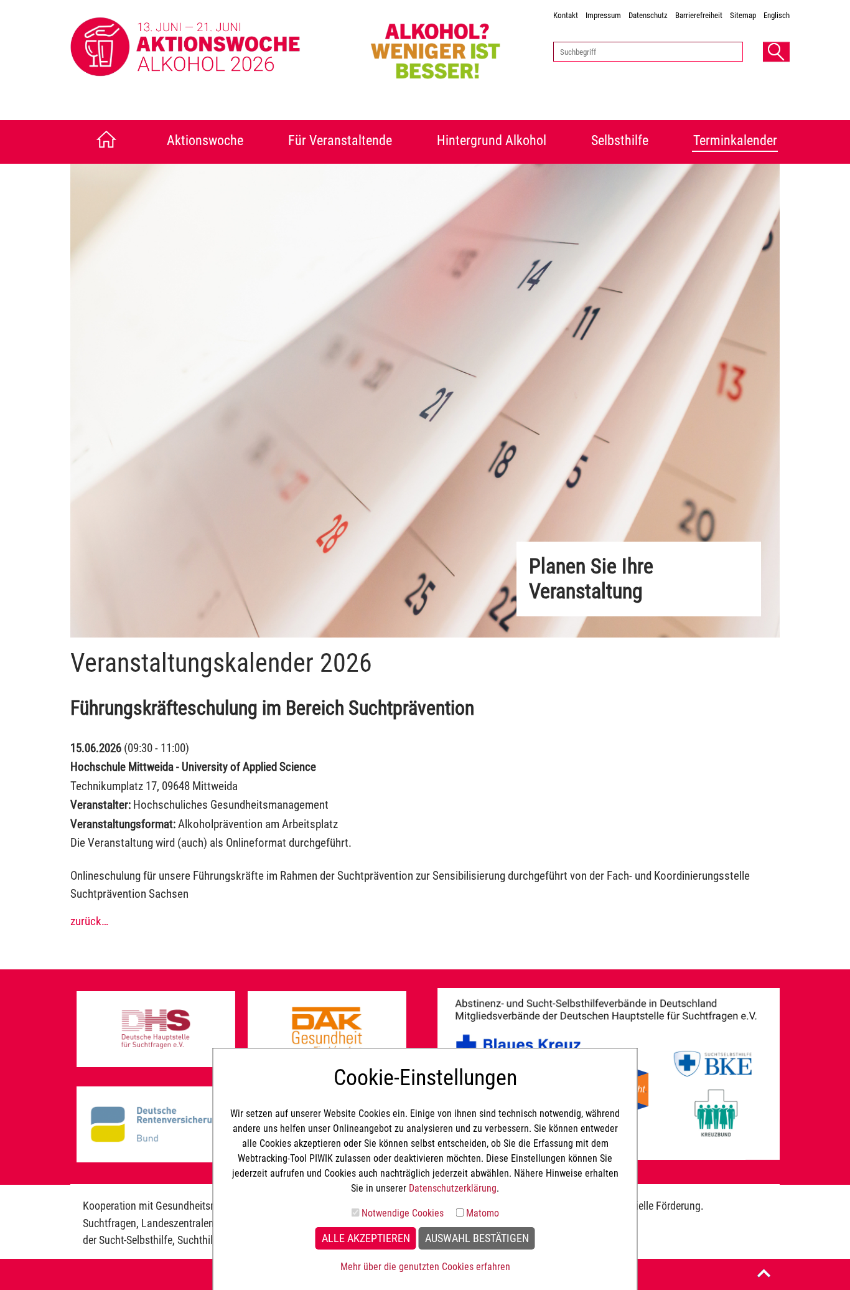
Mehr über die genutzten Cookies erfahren (425, 1267)
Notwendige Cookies (403, 1213)
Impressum (603, 15)
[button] (776, 52)
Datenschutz (648, 15)
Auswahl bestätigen (477, 1238)
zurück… (89, 921)
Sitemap (743, 15)
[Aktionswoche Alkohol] (214, 47)
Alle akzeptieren (366, 1238)
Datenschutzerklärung (453, 1188)
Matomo (482, 1213)
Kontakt (565, 15)
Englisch (777, 15)
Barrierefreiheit (698, 15)
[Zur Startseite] (103, 142)
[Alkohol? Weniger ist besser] (450, 47)
